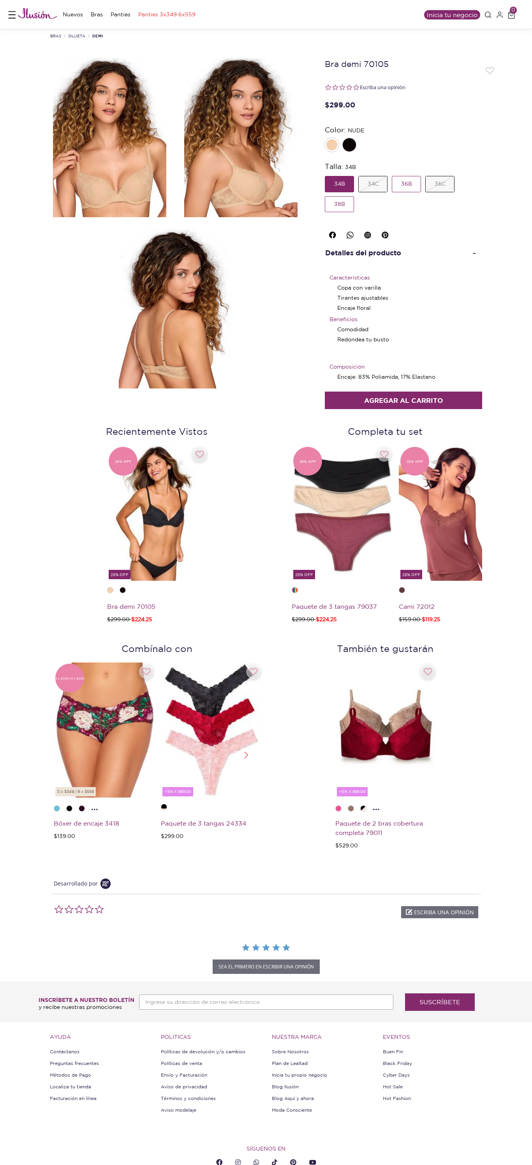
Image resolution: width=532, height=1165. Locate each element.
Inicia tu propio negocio (299, 1074)
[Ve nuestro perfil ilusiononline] (368, 233)
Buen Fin (393, 1051)
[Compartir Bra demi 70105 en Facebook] (333, 233)
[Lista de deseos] (490, 70)
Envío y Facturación (184, 1074)
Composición (347, 367)
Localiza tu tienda (70, 1086)
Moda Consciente (292, 1109)
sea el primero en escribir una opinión (266, 966)
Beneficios (343, 319)
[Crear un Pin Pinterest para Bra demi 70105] (386, 233)
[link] (73, 14)
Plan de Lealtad (290, 1063)
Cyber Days (396, 1074)
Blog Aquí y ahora (293, 1098)
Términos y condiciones (188, 1098)
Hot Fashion (397, 1098)
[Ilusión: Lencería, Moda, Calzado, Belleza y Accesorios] (37, 14)
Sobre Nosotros (290, 1051)
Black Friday (397, 1063)
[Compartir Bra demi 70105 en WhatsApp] (351, 233)
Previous (67, 754)
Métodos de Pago (70, 1074)
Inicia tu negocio (452, 14)
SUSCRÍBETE (439, 1001)
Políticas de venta (181, 1063)
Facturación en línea (73, 1098)
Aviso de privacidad (184, 1086)
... (94, 807)
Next (246, 754)
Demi (97, 36)
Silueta (76, 36)
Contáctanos (64, 1051)
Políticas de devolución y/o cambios (203, 1051)
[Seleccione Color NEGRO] (350, 145)
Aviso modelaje (178, 1109)
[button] (488, 14)
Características (349, 277)
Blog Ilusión (285, 1086)
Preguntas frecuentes (74, 1063)
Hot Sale (393, 1086)
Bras (55, 36)
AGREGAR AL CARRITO (403, 400)
